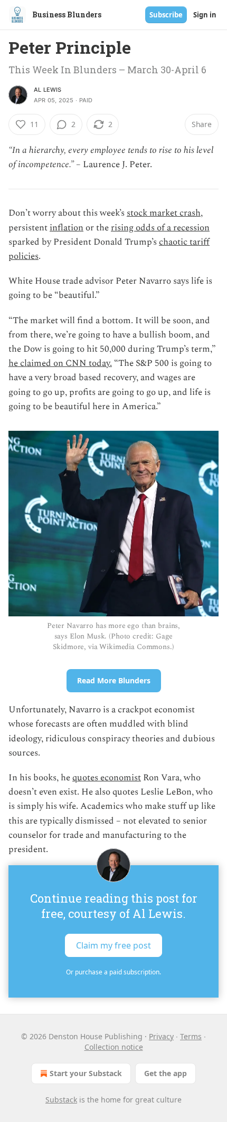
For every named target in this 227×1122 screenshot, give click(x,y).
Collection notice (113, 1047)
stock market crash (164, 213)
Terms (191, 1036)
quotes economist (106, 778)
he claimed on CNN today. (60, 363)
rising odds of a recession (160, 228)
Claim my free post (113, 945)
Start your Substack (86, 1073)
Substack (61, 1100)
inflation (66, 228)
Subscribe (166, 15)
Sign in (204, 15)
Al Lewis (48, 89)
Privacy (161, 1036)
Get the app (165, 1073)
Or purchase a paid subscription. (113, 972)
